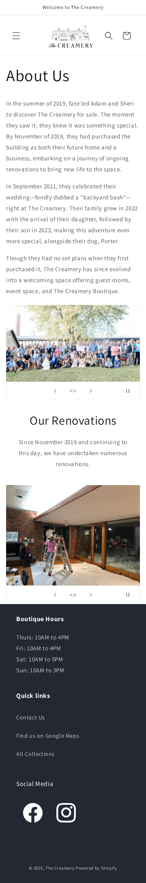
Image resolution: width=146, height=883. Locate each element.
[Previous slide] (55, 391)
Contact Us (30, 717)
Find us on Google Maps (47, 735)
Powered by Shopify (96, 868)
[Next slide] (91, 391)
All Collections (35, 754)
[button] (16, 36)
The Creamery (59, 868)
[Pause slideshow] (131, 391)
